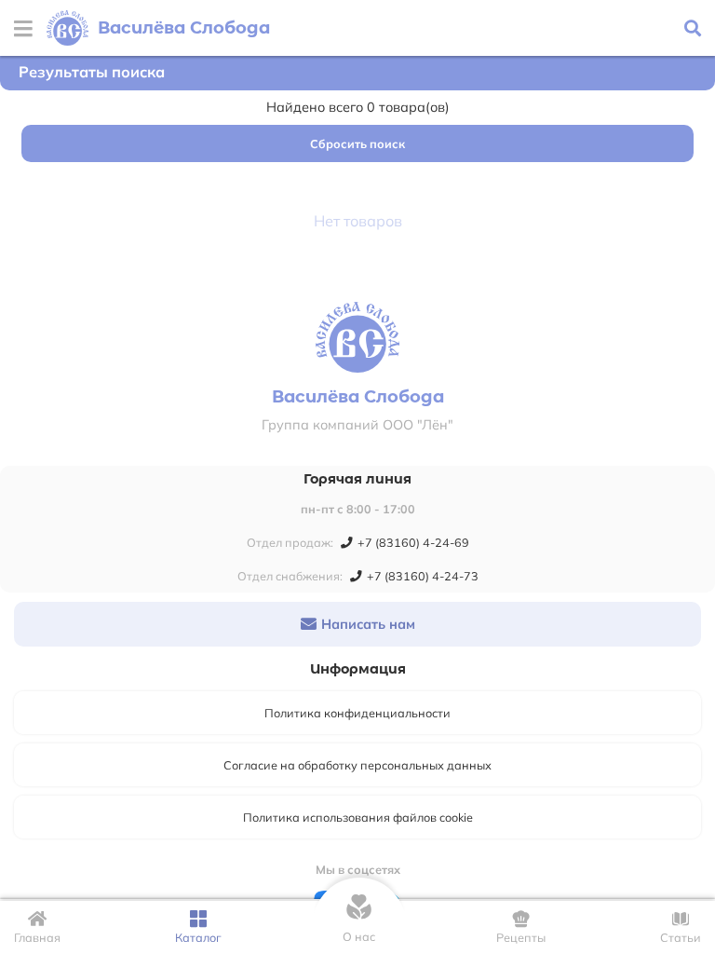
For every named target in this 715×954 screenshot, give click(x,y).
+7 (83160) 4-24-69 (413, 542)
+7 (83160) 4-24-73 (423, 575)
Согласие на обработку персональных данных (357, 764)
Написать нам (368, 624)
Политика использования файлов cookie (358, 817)
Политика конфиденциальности (357, 712)
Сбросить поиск (357, 143)
